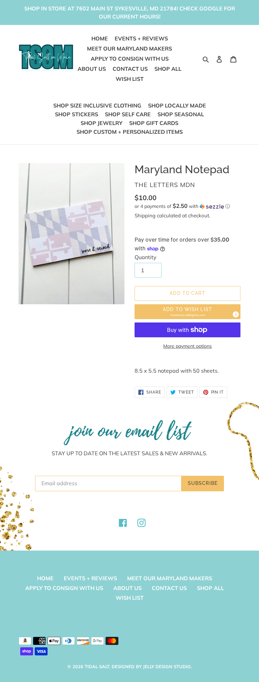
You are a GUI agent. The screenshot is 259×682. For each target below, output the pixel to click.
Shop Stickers (76, 114)
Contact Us (169, 588)
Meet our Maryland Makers (169, 578)
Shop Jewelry (101, 123)
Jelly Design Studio (167, 666)
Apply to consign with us (64, 588)
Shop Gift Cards (153, 123)
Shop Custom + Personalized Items (130, 131)
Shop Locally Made (177, 105)
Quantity (145, 257)
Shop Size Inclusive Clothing (97, 105)
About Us (127, 588)
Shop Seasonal (180, 114)
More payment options (187, 346)
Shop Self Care (128, 114)
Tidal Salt (97, 666)
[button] (182, 206)
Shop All (210, 588)
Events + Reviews (90, 578)
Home (45, 578)
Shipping (145, 215)
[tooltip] (236, 314)
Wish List (130, 597)
